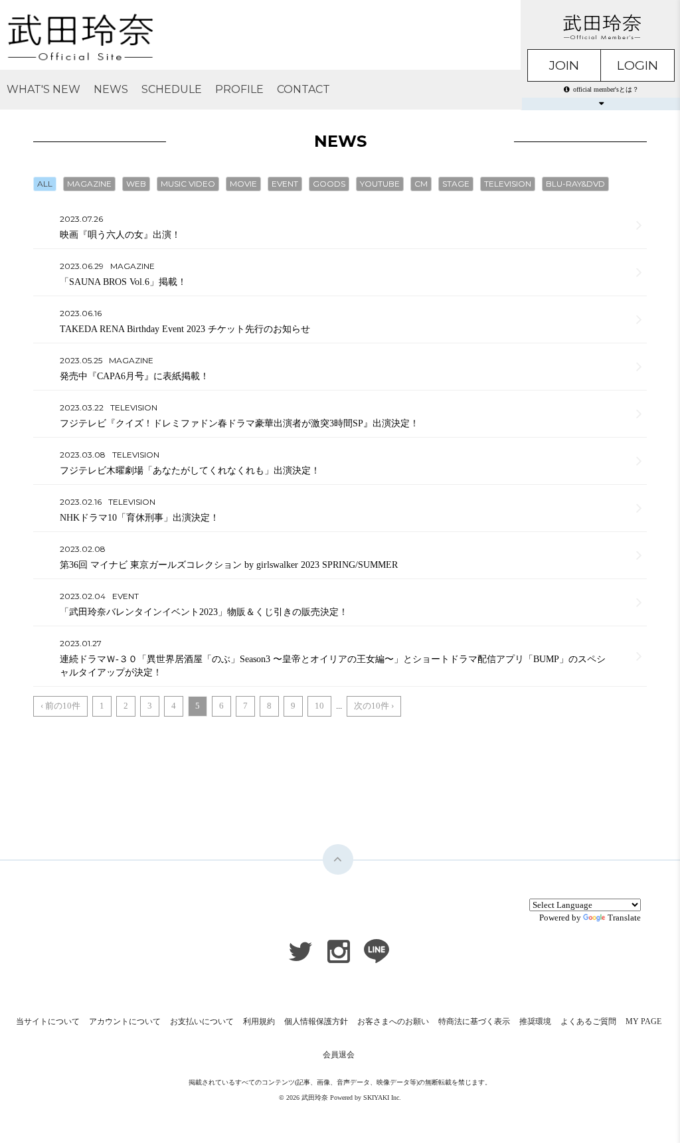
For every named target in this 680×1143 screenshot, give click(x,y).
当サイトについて (48, 1021)
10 (319, 706)
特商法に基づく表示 (474, 1021)
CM (421, 184)
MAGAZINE (89, 184)
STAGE (455, 184)
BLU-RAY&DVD (575, 184)
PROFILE (239, 89)
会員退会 (339, 1054)
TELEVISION (507, 184)
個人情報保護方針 (316, 1021)
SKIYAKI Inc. (382, 1097)
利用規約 (259, 1021)
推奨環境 (535, 1021)
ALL (44, 184)
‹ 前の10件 (60, 706)
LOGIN (637, 65)
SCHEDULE (171, 89)
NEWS (111, 89)
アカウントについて (125, 1021)
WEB (136, 184)
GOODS (329, 184)
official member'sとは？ (606, 89)
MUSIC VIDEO (188, 184)
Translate (624, 918)
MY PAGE (643, 1021)
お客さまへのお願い (393, 1021)
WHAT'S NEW (43, 89)
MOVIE (243, 184)
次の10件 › (374, 706)
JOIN (564, 65)
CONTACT (303, 89)
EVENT (285, 184)
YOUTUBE (380, 184)
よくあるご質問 (588, 1021)
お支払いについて (202, 1021)
